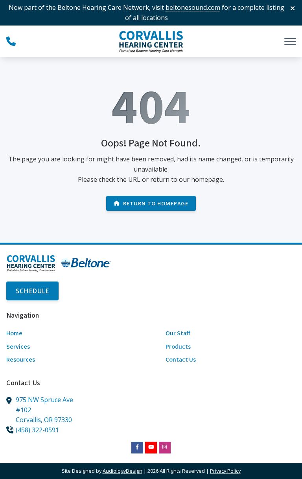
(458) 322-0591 (37, 430)
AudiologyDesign (122, 470)
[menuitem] (71, 333)
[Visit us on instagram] (165, 447)
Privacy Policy (225, 470)
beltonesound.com (193, 7)
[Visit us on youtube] (151, 447)
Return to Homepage (155, 203)
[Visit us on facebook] (137, 447)
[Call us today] (11, 41)
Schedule (32, 291)
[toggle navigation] (290, 41)
